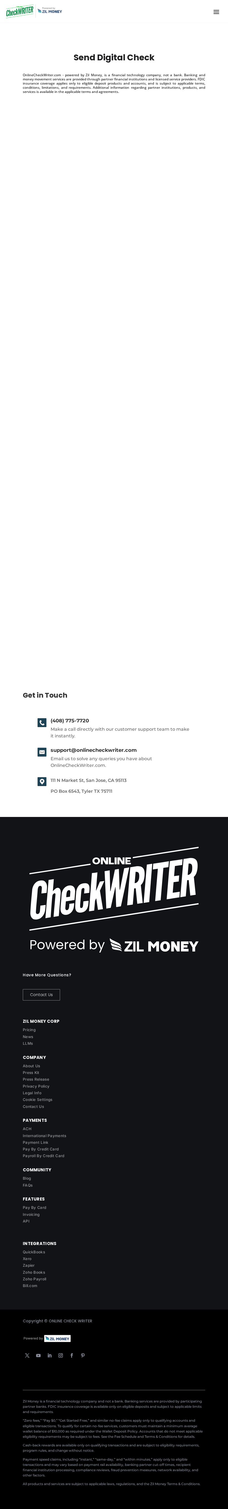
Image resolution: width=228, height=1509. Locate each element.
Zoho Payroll (34, 1279)
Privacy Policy (36, 1086)
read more (39, 279)
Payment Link (36, 1142)
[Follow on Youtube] (38, 1355)
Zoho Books (34, 1272)
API (26, 1221)
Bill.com (30, 1285)
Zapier (29, 1265)
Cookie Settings (38, 1099)
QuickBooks (34, 1252)
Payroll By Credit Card (44, 1156)
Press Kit (31, 1072)
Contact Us (41, 994)
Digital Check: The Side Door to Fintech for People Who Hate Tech (113, 425)
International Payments (44, 1135)
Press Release (36, 1079)
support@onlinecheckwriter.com (94, 750)
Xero (27, 1258)
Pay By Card (34, 1207)
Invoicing (31, 1214)
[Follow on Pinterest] (82, 1355)
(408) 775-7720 (70, 721)
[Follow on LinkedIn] (49, 1355)
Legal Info (32, 1093)
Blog (27, 1178)
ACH (27, 1129)
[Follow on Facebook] (71, 1355)
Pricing (29, 1030)
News (28, 1036)
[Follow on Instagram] (60, 1355)
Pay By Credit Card (41, 1149)
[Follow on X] (27, 1355)
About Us (31, 1066)
